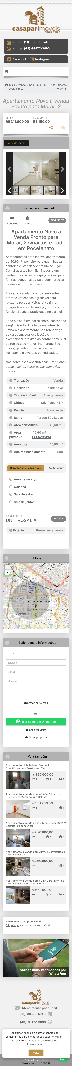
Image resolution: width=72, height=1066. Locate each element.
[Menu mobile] (7, 71)
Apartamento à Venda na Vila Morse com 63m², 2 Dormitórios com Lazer (36, 824)
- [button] (7, 572)
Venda (22, 84)
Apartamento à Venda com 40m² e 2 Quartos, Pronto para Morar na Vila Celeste (33, 796)
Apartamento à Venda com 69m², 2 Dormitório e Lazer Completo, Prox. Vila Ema (35, 882)
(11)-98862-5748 (36, 42)
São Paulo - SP (38, 84)
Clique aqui (12, 925)
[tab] (16, 143)
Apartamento (59, 84)
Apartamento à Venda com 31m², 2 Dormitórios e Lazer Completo (35, 853)
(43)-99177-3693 (37, 48)
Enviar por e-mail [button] (37, 702)
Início (11, 84)
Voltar (63, 88)
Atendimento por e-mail (39, 1008)
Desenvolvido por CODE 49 (36, 1063)
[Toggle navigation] (62, 71)
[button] (10, 169)
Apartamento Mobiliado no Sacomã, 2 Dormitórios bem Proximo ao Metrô (29, 767)
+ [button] (7, 567)
